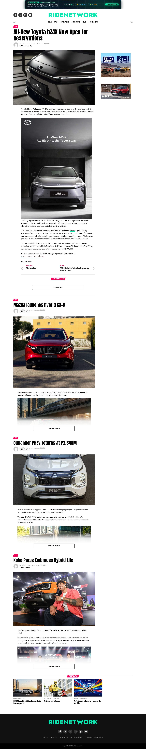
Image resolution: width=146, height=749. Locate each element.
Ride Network (25, 312)
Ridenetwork (25, 46)
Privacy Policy (64, 737)
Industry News (93, 22)
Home (50, 22)
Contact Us (54, 737)
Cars (55, 22)
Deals (84, 22)
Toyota (72, 230)
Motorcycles (65, 22)
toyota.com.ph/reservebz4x (32, 256)
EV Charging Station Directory (94, 737)
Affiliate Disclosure (77, 737)
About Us (45, 737)
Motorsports (76, 22)
